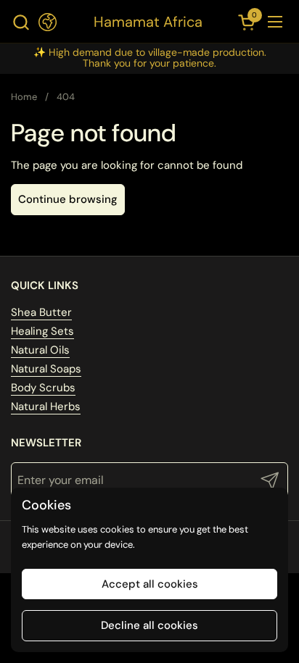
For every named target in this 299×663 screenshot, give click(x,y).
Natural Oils (40, 350)
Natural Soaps (46, 369)
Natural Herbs (46, 406)
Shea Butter (41, 312)
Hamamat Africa (148, 21)
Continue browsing (68, 199)
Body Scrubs (43, 387)
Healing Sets (42, 331)
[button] (21, 22)
